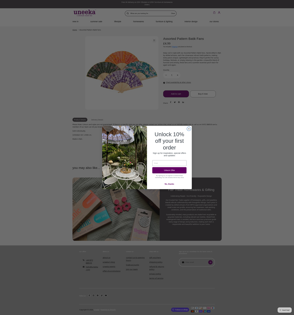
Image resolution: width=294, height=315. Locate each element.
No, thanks (169, 184)
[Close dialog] (189, 129)
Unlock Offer (169, 170)
